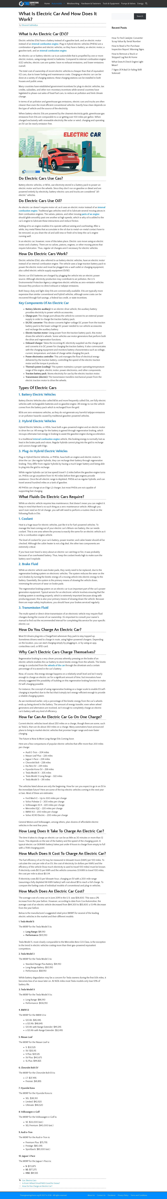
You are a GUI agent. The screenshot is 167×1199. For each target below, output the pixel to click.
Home (47, 3)
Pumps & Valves (128, 3)
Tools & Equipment (111, 3)
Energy (140, 3)
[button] (146, 3)
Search (140, 16)
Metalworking (73, 3)
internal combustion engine (45, 44)
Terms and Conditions (139, 1195)
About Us (91, 1195)
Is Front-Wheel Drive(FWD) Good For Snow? (41, 1183)
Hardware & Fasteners (91, 3)
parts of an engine (90, 214)
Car (23, 1180)
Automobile (57, 3)
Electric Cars (31, 1180)
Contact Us (101, 1195)
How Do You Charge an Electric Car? (37, 1186)
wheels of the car (56, 665)
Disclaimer (112, 1195)
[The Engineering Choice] (29, 3)
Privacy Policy (123, 1195)
